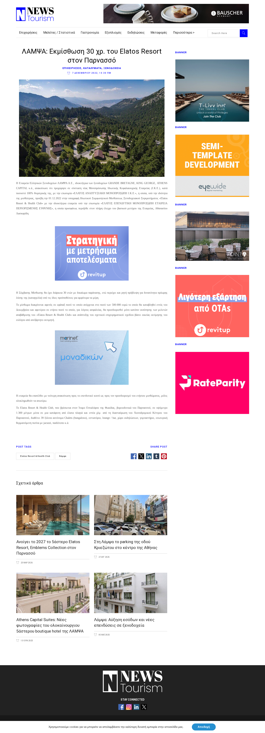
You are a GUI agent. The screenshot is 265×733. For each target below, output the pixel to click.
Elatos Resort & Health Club (35, 456)
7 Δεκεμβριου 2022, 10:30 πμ (91, 73)
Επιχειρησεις (71, 68)
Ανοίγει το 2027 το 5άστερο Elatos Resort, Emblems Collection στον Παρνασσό (48, 547)
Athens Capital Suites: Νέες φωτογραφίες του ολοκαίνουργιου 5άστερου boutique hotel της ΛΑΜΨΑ (50, 625)
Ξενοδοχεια (112, 68)
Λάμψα (62, 456)
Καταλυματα (92, 68)
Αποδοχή (204, 727)
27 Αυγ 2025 (104, 557)
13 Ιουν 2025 (26, 641)
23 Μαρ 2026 (26, 563)
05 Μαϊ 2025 (104, 635)
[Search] (244, 33)
